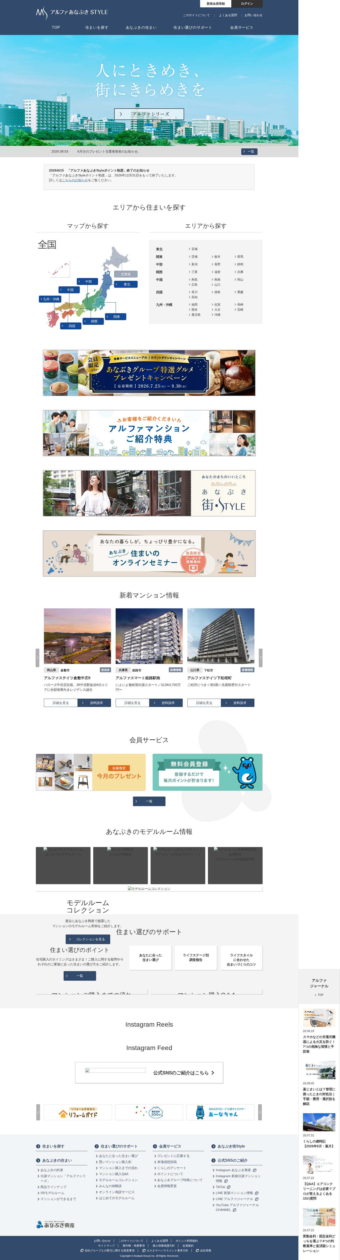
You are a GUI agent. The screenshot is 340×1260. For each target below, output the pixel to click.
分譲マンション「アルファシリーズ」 (63, 1178)
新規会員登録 (216, 3)
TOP (320, 995)
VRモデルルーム (52, 1193)
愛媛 (240, 292)
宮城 (195, 249)
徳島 (217, 292)
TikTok (221, 1187)
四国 (72, 326)
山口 (217, 284)
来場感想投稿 (167, 1162)
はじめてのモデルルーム (117, 1198)
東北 (127, 284)
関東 (117, 317)
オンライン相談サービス (117, 1192)
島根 (217, 279)
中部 (89, 281)
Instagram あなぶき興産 (234, 1170)
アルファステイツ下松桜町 (138, 678)
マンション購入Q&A (113, 1174)
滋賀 (217, 272)
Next (261, 658)
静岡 (240, 264)
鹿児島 (196, 314)
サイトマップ (106, 1245)
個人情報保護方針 (164, 1245)
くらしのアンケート (171, 1168)
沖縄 (217, 314)
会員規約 (188, 1245)
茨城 (195, 256)
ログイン (247, 3)
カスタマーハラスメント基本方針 (167, 1250)
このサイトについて (196, 15)
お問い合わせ (253, 15)
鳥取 (195, 279)
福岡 (195, 304)
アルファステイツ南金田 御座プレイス (219, 678)
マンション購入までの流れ (118, 1168)
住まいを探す (53, 1146)
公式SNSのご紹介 (233, 1160)
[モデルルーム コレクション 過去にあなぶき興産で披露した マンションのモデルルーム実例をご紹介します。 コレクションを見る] (149, 888)
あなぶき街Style (231, 1146)
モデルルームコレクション (118, 1180)
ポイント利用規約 (187, 1240)
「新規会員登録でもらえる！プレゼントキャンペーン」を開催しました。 (130, 151)
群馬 (240, 256)
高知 (195, 297)
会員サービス (170, 1146)
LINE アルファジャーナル (235, 1199)
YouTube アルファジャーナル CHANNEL (237, 1207)
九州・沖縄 (51, 299)
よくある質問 (228, 15)
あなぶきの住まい (57, 1160)
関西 (95, 321)
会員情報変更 (167, 1186)
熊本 (195, 309)
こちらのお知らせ (75, 180)
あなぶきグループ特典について (180, 1180)
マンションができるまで (58, 1199)
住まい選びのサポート (119, 1146)
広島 (195, 284)
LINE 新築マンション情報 (235, 1193)
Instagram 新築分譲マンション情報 (238, 1178)
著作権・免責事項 (134, 1245)
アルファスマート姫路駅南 (66, 678)
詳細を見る (61, 703)
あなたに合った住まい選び (118, 1156)
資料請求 (96, 703)
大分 (217, 309)
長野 (217, 264)
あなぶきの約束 (51, 1170)
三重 (195, 272)
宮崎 (240, 309)
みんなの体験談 (110, 1186)
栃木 (217, 256)
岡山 (240, 279)
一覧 (251, 151)
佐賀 (217, 304)
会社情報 (205, 1250)
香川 (195, 292)
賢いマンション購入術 (115, 1162)
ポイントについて (170, 1174)
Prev (37, 658)
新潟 (195, 264)
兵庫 (240, 272)
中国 (70, 290)
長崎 (240, 304)
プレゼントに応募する (173, 1156)
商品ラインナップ (53, 1187)
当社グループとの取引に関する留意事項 (110, 1250)
